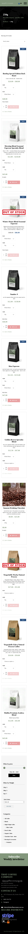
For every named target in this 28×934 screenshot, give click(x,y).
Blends (6, 821)
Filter (14, 775)
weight (3, 84)
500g (4, 790)
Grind (3, 91)
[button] (7, 112)
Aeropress (8, 842)
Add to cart (14, 106)
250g (4, 787)
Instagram (6, 902)
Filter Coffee (9, 827)
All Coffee (7, 818)
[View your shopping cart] (21, 3)
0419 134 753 (7, 899)
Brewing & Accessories (10, 839)
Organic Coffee (8, 833)
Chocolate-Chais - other (11, 836)
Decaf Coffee (8, 830)
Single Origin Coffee (10, 824)
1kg (4, 793)
